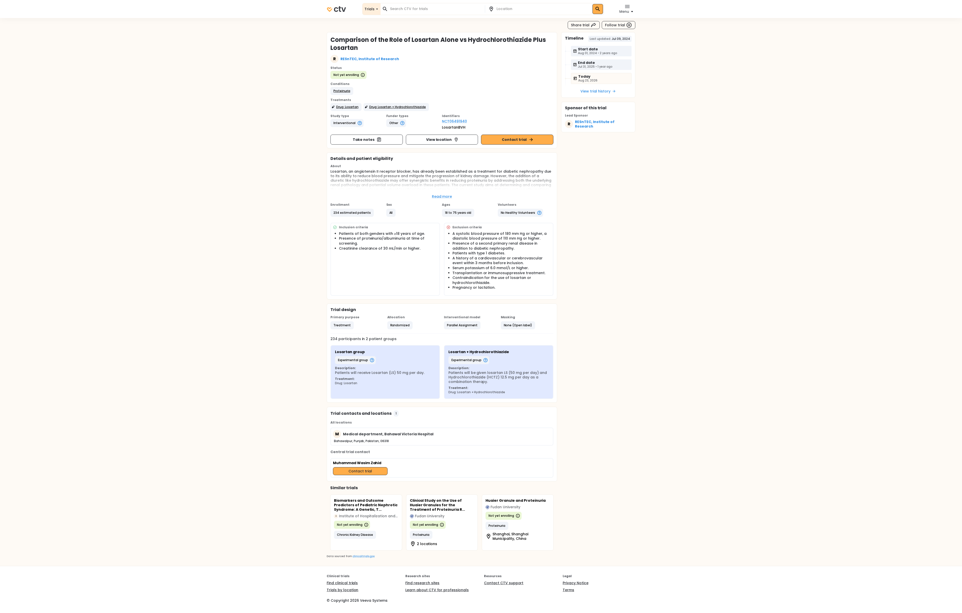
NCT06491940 (454, 121)
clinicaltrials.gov (363, 556)
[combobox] (435, 9)
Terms (568, 590)
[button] (341, 91)
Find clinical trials (342, 583)
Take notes (364, 139)
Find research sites (422, 583)
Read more (442, 196)
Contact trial (514, 139)
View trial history (595, 91)
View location (439, 139)
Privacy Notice (575, 583)
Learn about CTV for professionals (437, 590)
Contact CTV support (503, 583)
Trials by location (342, 590)
